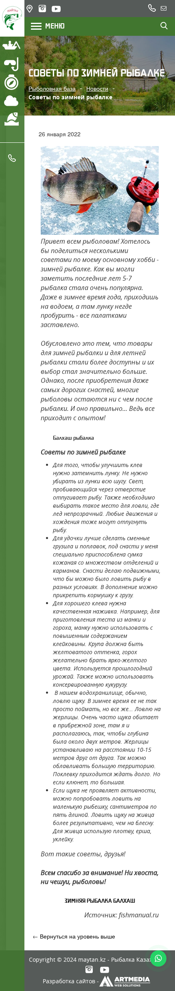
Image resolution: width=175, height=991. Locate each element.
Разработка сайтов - (71, 981)
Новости (97, 88)
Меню (52, 26)
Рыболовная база (52, 88)
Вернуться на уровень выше (77, 936)
